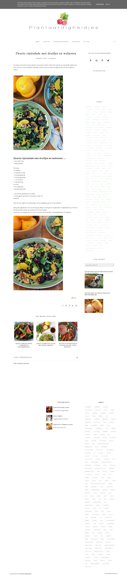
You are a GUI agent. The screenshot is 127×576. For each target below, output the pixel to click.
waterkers (103, 240)
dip (107, 132)
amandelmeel (89, 109)
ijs (105, 147)
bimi (105, 114)
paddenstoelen (96, 181)
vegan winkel (101, 232)
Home (38, 41)
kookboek (109, 163)
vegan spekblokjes (91, 232)
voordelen (88, 240)
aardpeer (104, 106)
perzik (87, 189)
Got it (108, 4)
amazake (97, 109)
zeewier (95, 245)
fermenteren (89, 140)
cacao (93, 124)
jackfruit (88, 150)
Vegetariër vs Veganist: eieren (63, 424)
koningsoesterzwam (99, 163)
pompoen (94, 191)
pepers (102, 186)
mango (87, 171)
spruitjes (88, 214)
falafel (96, 137)
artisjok (88, 111)
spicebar (97, 212)
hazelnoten (99, 147)
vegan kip (107, 227)
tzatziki (88, 222)
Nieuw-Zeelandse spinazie (98, 176)
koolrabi (104, 165)
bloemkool (105, 117)
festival (97, 140)
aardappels (89, 106)
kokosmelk (102, 160)
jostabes (95, 150)
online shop (108, 178)
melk (101, 171)
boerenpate (104, 119)
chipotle (101, 127)
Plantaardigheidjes (26, 574)
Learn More (100, 4)
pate (87, 186)
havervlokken (89, 147)
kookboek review (90, 165)
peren (108, 186)
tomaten (92, 219)
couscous (104, 129)
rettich (97, 199)
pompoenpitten (103, 191)
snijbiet (87, 520)
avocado (110, 111)
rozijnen (108, 199)
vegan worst (89, 235)
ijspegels (110, 147)
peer (91, 186)
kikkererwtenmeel (91, 158)
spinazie (104, 212)
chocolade (109, 127)
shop (87, 204)
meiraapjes (94, 171)
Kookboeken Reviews (60, 41)
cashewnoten (100, 124)
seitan (103, 201)
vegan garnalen (90, 227)
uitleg (106, 222)
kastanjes (106, 153)
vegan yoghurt (99, 235)
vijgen (111, 237)
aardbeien (97, 106)
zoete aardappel (90, 248)
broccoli (93, 122)
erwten (104, 135)
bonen (87, 122)
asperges (94, 111)
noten (87, 178)
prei (111, 191)
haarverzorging (98, 145)
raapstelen (105, 194)
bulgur (88, 124)
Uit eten (86, 41)
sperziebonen (89, 212)
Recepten (46, 41)
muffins (104, 173)
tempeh (107, 217)
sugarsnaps (89, 217)
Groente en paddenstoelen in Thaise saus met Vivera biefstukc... (68, 345)
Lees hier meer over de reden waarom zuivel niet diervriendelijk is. (99, 272)
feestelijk (103, 137)
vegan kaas (100, 227)
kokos (95, 160)
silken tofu (94, 204)
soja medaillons (110, 520)
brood (99, 122)
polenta (88, 191)
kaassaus (102, 150)
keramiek (88, 155)
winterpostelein (105, 557)
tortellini (100, 219)
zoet (101, 245)
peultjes (93, 189)
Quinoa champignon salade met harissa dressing (45, 344)
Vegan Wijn (76, 41)
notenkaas (94, 178)
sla (100, 204)
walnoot (96, 240)
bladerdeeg (89, 117)
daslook (102, 132)
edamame (88, 135)
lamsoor (97, 168)
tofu (87, 219)
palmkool (104, 181)
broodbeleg (106, 122)
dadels (95, 132)
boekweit (88, 119)
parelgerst (95, 183)
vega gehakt (94, 539)
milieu (93, 173)
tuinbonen (107, 219)
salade (88, 201)
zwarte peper (100, 248)
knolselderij (101, 158)
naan (87, 176)
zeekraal (88, 245)
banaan (88, 114)
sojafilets (88, 209)
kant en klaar (98, 153)
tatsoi (101, 217)
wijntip (111, 240)
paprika (88, 183)
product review (90, 194)
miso (98, 173)
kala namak (89, 153)
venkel (105, 237)
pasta (101, 183)
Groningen (88, 145)
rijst (102, 199)
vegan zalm (108, 235)
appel (109, 109)
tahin (95, 217)
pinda (99, 189)
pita (105, 189)
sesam (109, 201)
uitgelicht (99, 222)
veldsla (99, 237)
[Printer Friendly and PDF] (74, 298)
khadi (99, 155)
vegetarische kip (90, 237)
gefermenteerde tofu (91, 142)
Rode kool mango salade (61, 407)
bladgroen (97, 117)
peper (96, 186)
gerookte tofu (103, 142)
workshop (87, 560)
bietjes (100, 114)
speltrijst (101, 209)
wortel (95, 560)
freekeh (104, 140)
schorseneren (95, 201)
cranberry (88, 132)
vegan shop (98, 230)
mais (108, 168)
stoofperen (102, 214)
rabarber (88, 196)
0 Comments (52, 58)
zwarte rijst (89, 250)
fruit (109, 140)
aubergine (102, 111)
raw (100, 196)
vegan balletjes (111, 539)
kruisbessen (89, 168)
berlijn (94, 114)
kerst (94, 155)
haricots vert (108, 145)
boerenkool (96, 119)
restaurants (89, 199)
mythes (111, 173)
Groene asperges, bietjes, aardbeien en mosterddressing (23, 345)
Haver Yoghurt (58, 416)
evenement (89, 137)
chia (96, 127)
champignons (89, 127)
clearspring (89, 129)
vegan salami (89, 230)
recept (105, 196)
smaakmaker (106, 204)
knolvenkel (89, 160)
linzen (103, 168)
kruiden (111, 165)
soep (101, 520)
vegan (102, 539)
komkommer (89, 163)
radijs (94, 196)
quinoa (98, 194)
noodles (109, 176)
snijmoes (94, 520)
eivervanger (96, 135)
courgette (97, 129)
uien (93, 222)
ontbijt (88, 181)
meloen (106, 171)
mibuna (88, 173)
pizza (109, 189)
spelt (95, 209)
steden (95, 214)
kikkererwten (107, 155)
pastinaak (108, 183)
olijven (101, 178)
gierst (111, 142)
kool (98, 165)
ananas (104, 109)
